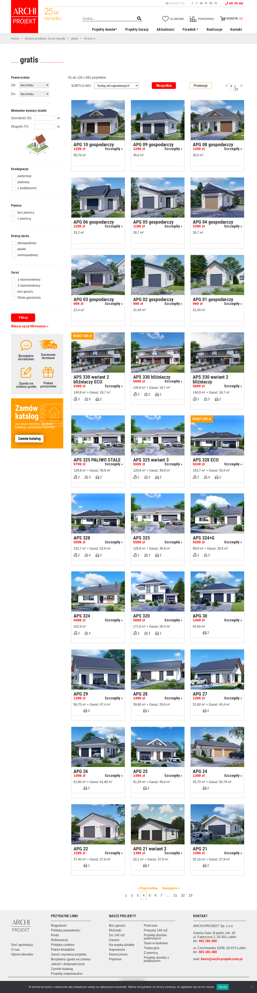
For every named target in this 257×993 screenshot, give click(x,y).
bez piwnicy (25, 212)
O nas (15, 949)
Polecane (150, 925)
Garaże (114, 940)
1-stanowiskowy (28, 279)
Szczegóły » (114, 149)
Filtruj (23, 317)
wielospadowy (27, 255)
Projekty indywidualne (67, 973)
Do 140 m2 (117, 935)
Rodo (55, 935)
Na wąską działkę (121, 944)
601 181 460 (236, 3)
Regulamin (59, 925)
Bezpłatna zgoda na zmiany (71, 959)
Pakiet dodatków (63, 949)
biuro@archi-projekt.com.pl (221, 959)
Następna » (171, 888)
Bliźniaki (115, 930)
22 (183, 895)
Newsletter (177, 3)
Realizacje (214, 29)
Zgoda (223, 986)
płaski (21, 249)
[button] (139, 18)
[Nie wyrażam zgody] (252, 987)
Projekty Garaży (137, 29)
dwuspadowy (26, 243)
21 (175, 895)
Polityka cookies (62, 944)
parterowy (24, 176)
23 (190, 895)
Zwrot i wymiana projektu (69, 954)
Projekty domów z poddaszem (156, 959)
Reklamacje (59, 940)
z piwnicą (24, 218)
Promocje (201, 85)
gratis (74, 38)
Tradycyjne (151, 948)
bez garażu (25, 291)
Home (15, 38)
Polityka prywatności (65, 930)
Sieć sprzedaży (22, 944)
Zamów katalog (29, 438)
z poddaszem (27, 188)
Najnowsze (117, 949)
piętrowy (23, 182)
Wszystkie (164, 85)
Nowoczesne (118, 954)
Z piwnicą (151, 952)
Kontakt (236, 29)
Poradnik (189, 29)
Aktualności (165, 29)
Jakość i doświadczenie (68, 964)
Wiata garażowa (29, 297)
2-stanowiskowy (28, 285)
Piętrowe (115, 959)
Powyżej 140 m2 (155, 930)
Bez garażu (117, 925)
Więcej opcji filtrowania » (29, 326)
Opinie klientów (22, 954)
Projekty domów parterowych (155, 936)
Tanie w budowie (156, 943)
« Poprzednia (148, 888)
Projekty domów (103, 29)
